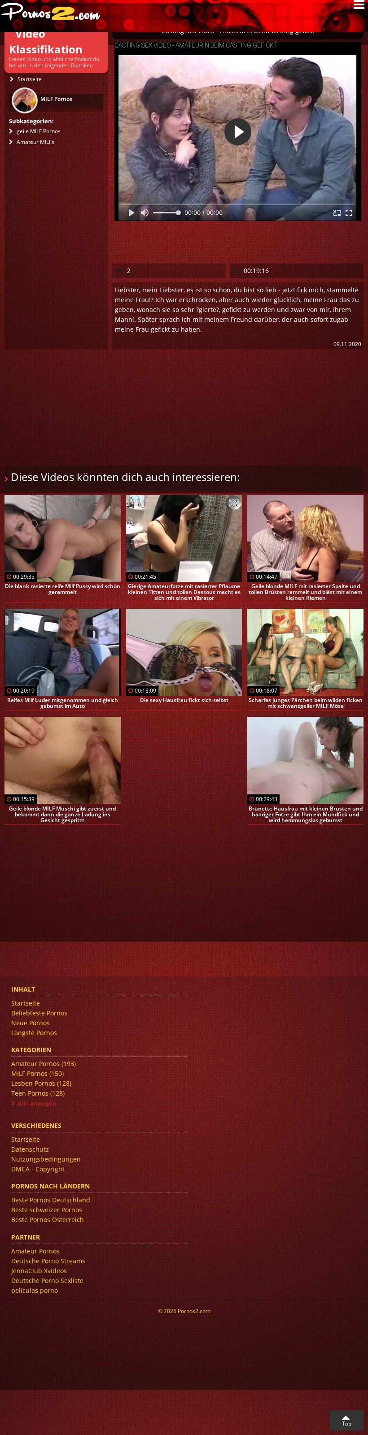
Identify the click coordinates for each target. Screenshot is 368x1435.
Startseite (25, 1003)
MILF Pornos (37, 1073)
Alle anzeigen (37, 1103)
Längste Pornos (34, 1032)
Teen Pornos (38, 1093)
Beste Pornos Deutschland (50, 1200)
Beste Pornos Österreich (47, 1219)
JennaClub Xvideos (39, 1270)
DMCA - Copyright (38, 1169)
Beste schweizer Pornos (46, 1209)
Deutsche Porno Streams (48, 1261)
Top (346, 1423)
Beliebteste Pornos (39, 1013)
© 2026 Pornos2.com (184, 1311)
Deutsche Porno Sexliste (47, 1280)
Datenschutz (30, 1149)
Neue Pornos (30, 1023)
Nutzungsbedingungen (46, 1159)
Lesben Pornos (41, 1083)
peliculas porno (34, 1290)
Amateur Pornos (43, 1063)
